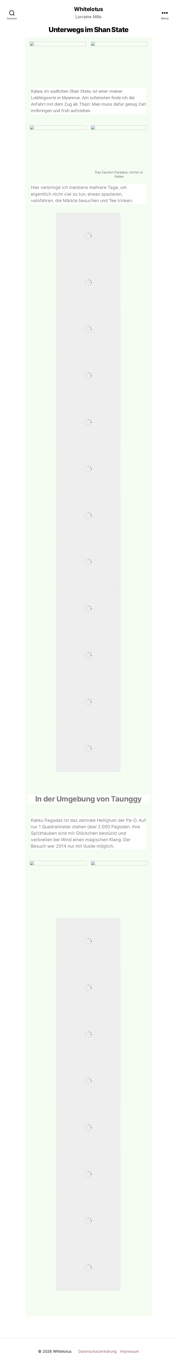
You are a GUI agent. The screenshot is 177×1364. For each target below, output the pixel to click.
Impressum (129, 1351)
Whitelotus (88, 9)
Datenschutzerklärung (97, 1351)
